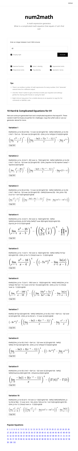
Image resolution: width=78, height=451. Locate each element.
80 (21, 439)
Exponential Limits (58, 66)
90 (48, 439)
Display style (17, 55)
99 (8, 442)
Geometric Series (58, 70)
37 (34, 432)
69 (56, 436)
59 (29, 436)
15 (39, 429)
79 (18, 439)
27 (8, 432)
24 (63, 429)
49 (66, 432)
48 (64, 432)
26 (68, 429)
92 (53, 439)
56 (21, 436)
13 (34, 429)
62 (37, 436)
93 (56, 439)
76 (10, 439)
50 (69, 432)
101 (14, 442)
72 (64, 436)
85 (34, 439)
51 (8, 436)
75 (8, 439)
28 (10, 432)
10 (26, 429)
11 (28, 429)
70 (58, 436)
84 (32, 439)
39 (40, 432)
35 (29, 432)
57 (24, 436)
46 (58, 432)
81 (24, 439)
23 (60, 429)
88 (42, 439)
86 (37, 439)
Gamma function (18, 66)
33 (24, 432)
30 (16, 432)
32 (21, 432)
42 (48, 432)
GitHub (70, 3)
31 (18, 432)
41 (45, 432)
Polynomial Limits (18, 70)
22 (58, 429)
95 (61, 439)
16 (42, 429)
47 (61, 432)
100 (11, 442)
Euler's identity (37, 66)
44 (53, 432)
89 (45, 439)
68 (53, 436)
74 (69, 436)
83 (29, 439)
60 (32, 436)
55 (18, 436)
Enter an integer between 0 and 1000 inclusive (25, 42)
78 (16, 439)
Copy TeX (12, 145)
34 (26, 432)
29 (13, 432)
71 (61, 436)
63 (40, 436)
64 (42, 436)
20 (52, 429)
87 (40, 439)
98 (69, 439)
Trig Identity (37, 70)
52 (10, 436)
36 (32, 432)
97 (66, 439)
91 (50, 439)
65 (45, 436)
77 (13, 439)
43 (50, 432)
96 (64, 439)
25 (66, 429)
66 (48, 436)
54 (16, 436)
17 (44, 429)
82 (26, 439)
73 (66, 436)
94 (58, 439)
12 (31, 429)
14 (36, 429)
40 (42, 432)
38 (37, 432)
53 (13, 436)
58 (26, 436)
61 (34, 436)
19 (50, 429)
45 (56, 432)
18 (47, 429)
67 (50, 436)
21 (55, 429)
